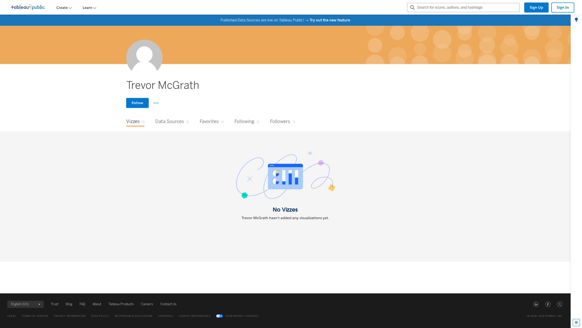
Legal (11, 316)
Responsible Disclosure (134, 316)
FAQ (82, 304)
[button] (536, 304)
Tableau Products (121, 304)
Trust (54, 304)
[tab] (576, 20)
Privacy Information (70, 316)
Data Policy (100, 316)
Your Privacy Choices (241, 316)
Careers (147, 304)
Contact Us (168, 304)
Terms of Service (35, 316)
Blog (69, 304)
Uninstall (165, 316)
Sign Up (536, 7)
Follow (137, 102)
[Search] (412, 8)
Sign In (563, 7)
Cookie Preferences (195, 316)
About (97, 304)
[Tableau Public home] (28, 7)
